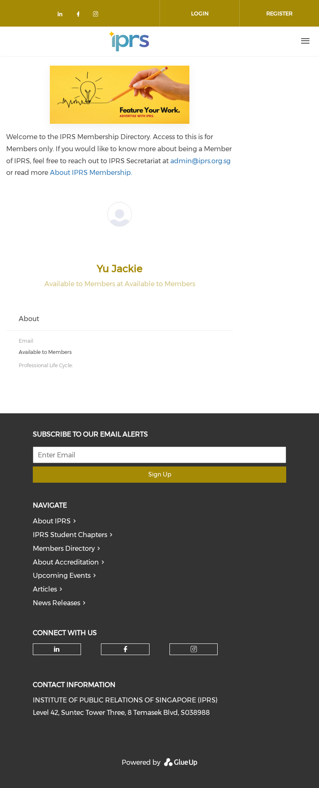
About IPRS (52, 521)
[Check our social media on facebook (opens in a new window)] (80, 16)
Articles (45, 589)
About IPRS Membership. (91, 173)
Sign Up (159, 474)
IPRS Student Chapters (70, 535)
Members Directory (64, 548)
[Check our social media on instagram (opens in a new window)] (97, 16)
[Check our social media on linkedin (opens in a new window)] (62, 16)
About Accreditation (66, 562)
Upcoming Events (62, 575)
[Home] (128, 41)
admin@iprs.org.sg (200, 161)
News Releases (56, 603)
